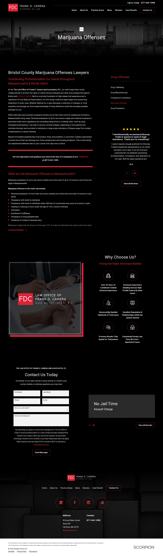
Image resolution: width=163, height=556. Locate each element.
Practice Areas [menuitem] (97, 10)
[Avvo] (102, 502)
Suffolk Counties (24, 96)
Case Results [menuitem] (131, 10)
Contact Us (147, 10)
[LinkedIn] (88, 502)
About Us (53, 488)
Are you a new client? (22, 408)
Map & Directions (70, 530)
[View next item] (135, 173)
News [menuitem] (109, 10)
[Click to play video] (74, 327)
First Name (18, 392)
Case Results (97, 488)
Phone (17, 400)
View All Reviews (131, 183)
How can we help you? (22, 416)
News (77, 488)
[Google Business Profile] (61, 502)
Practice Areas (66, 488)
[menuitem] (131, 87)
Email (45, 400)
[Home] (26, 7)
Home (44, 488)
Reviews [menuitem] (118, 10)
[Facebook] (74, 502)
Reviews (86, 488)
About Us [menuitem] (84, 10)
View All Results (145, 425)
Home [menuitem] (74, 10)
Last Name (47, 392)
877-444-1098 (148, 3)
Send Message (41, 452)
